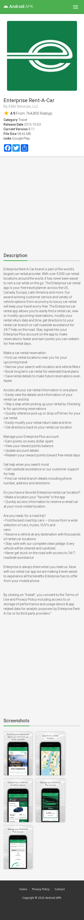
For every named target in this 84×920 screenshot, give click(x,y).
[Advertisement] (42, 203)
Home (23, 889)
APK (18, 6)
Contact (60, 889)
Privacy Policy (41, 889)
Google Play (21, 138)
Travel (22, 120)
